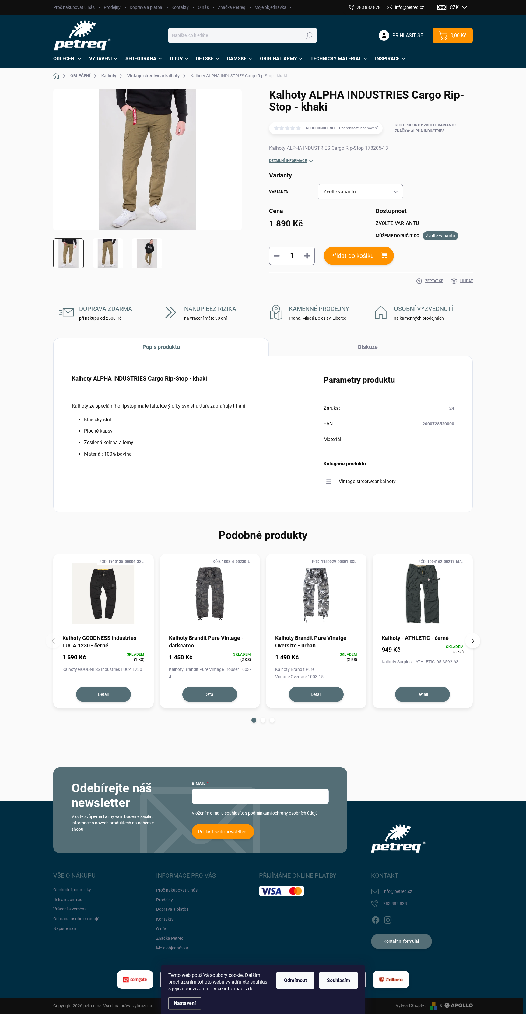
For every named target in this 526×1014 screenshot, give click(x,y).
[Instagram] (387, 918)
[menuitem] (68, 59)
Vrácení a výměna (70, 909)
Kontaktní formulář (401, 941)
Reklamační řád (67, 899)
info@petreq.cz (397, 891)
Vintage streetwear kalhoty (367, 481)
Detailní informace (288, 161)
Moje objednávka (270, 7)
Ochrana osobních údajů (76, 918)
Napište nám (65, 928)
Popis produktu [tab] (161, 347)
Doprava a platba (146, 7)
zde (249, 988)
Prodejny (112, 7)
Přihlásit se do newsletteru (223, 831)
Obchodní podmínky (72, 889)
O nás (203, 7)
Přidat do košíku (352, 255)
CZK (454, 7)
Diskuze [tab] (368, 347)
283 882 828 (395, 903)
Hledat (309, 35)
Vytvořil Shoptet (411, 1005)
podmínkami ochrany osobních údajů (283, 813)
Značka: (419, 131)
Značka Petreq (231, 7)
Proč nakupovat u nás (74, 7)
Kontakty (180, 7)
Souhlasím (338, 980)
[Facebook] (375, 918)
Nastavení (185, 1003)
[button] (253, 720)
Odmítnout (295, 980)
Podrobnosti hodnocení (358, 128)
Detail (103, 694)
